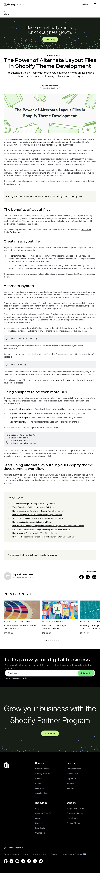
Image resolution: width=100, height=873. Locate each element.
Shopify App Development (53, 622)
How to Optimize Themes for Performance (40, 555)
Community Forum (75, 813)
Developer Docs (74, 768)
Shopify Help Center (76, 808)
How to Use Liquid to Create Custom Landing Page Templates (37, 515)
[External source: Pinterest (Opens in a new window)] (41, 861)
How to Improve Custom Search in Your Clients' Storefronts (36, 533)
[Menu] (95, 4)
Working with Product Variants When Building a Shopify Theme (37, 518)
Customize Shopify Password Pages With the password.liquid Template (41, 529)
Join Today (50, 39)
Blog (37, 808)
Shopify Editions (42, 773)
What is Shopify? (42, 768)
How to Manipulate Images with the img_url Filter (31, 522)
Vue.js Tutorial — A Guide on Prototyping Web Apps (33, 507)
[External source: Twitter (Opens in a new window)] (88, 577)
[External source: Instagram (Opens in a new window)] (23, 861)
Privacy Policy (39, 854)
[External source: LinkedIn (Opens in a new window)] (94, 577)
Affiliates (70, 788)
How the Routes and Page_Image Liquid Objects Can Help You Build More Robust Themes (48, 526)
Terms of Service (11, 854)
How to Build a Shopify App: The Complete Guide (58, 627)
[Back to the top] (6, 765)
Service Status (73, 823)
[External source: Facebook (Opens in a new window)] (81, 577)
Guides (38, 818)
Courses (39, 823)
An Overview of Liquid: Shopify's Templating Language (34, 503)
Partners (70, 783)
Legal (26, 854)
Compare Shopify (43, 813)
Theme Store (72, 773)
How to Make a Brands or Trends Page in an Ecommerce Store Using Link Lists (43, 537)
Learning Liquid (53, 55)
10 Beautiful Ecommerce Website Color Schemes (21, 627)
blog (42, 55)
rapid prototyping (62, 380)
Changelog (40, 833)
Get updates (86, 673)
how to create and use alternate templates (49, 142)
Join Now (84, 4)
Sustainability (41, 793)
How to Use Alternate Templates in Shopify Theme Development (53, 196)
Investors (39, 783)
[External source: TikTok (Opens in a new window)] (29, 861)
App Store (71, 778)
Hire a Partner (73, 818)
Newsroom (40, 788)
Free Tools (40, 828)
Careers (38, 778)
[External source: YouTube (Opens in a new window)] (17, 861)
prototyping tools (38, 380)
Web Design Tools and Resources (18, 622)
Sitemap (54, 854)
